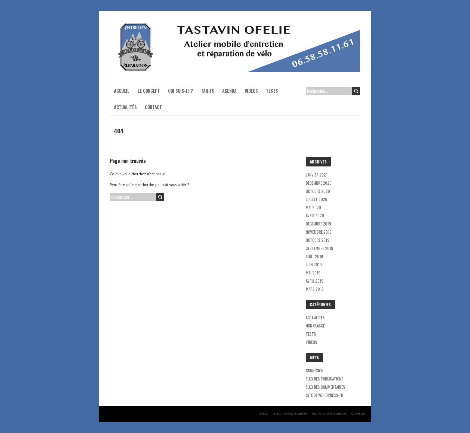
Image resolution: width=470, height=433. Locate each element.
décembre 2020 (319, 183)
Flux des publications (325, 379)
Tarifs (207, 91)
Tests (272, 91)
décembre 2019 (318, 224)
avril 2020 (315, 215)
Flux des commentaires (325, 387)
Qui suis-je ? (180, 91)
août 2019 (314, 256)
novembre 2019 (319, 232)
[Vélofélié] (235, 24)
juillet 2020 (316, 199)
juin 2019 (314, 264)
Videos (251, 91)
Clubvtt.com (358, 413)
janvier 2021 (316, 175)
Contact (153, 107)
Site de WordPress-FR (324, 395)
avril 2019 (314, 281)
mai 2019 (313, 273)
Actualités (125, 107)
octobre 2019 (317, 240)
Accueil (121, 91)
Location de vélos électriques (329, 413)
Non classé (315, 326)
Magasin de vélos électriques (290, 413)
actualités (315, 317)
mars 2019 (315, 289)
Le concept (149, 91)
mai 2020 (313, 207)
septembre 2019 (319, 248)
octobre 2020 (318, 191)
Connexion (314, 370)
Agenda (229, 91)
